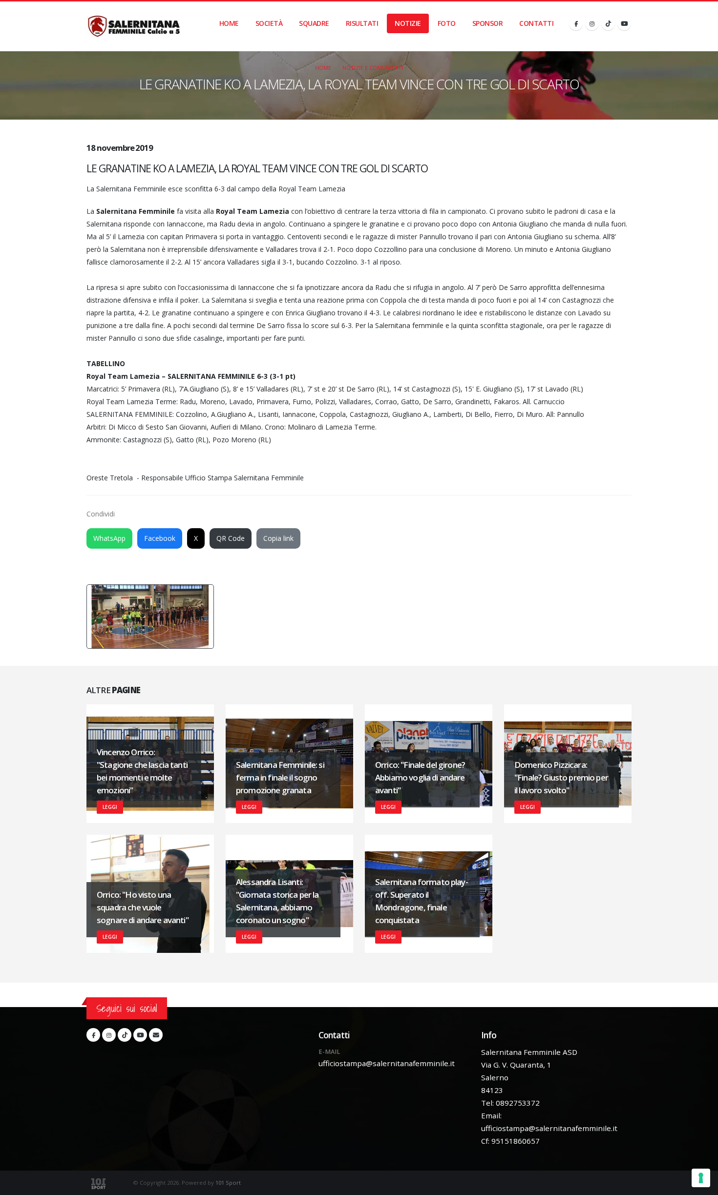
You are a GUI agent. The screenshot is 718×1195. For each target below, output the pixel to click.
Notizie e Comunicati (372, 67)
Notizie (408, 23)
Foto (447, 23)
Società (269, 23)
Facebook (159, 538)
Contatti (536, 23)
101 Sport (228, 1182)
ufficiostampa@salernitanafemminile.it (386, 1063)
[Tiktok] (608, 23)
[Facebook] (576, 23)
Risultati (362, 23)
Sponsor (487, 23)
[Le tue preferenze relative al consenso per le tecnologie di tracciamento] (701, 1178)
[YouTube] (624, 23)
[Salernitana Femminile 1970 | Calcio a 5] (133, 26)
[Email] (156, 1035)
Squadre (314, 23)
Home (229, 23)
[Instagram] (592, 23)
